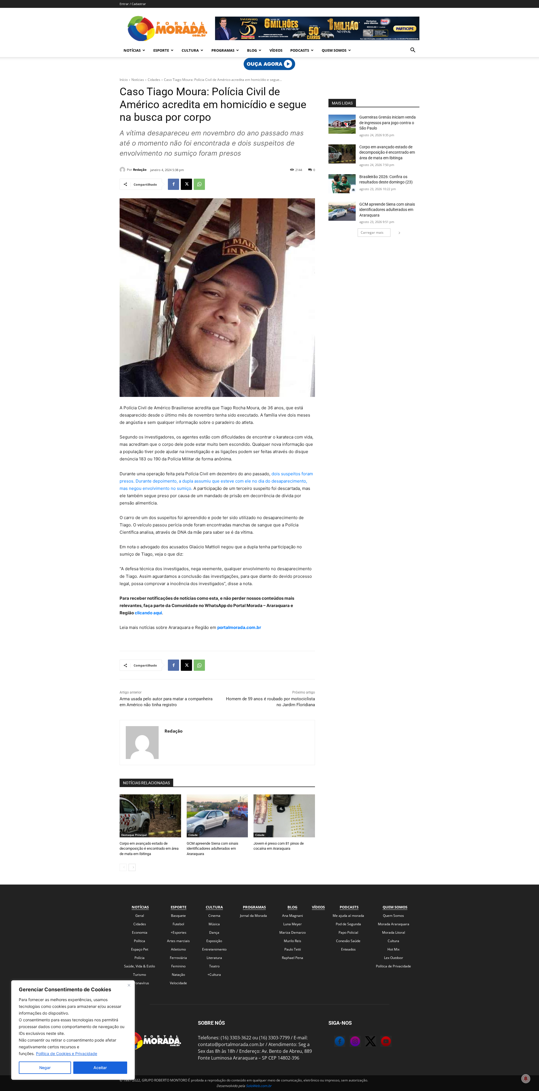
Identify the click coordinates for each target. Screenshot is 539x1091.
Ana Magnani (292, 915)
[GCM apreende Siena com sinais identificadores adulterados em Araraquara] (217, 815)
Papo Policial (348, 932)
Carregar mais (372, 232)
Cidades (154, 79)
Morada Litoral (393, 932)
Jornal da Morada (253, 915)
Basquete (178, 915)
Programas (222, 50)
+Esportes (178, 932)
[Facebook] (173, 184)
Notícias (132, 50)
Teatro (214, 966)
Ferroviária (178, 957)
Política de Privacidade (393, 966)
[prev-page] (123, 867)
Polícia (139, 957)
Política (139, 940)
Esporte (161, 50)
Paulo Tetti (292, 949)
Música (214, 924)
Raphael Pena (292, 957)
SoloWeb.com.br (258, 1085)
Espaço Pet (139, 949)
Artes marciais (178, 940)
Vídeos (276, 50)
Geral (139, 915)
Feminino (178, 966)
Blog (252, 50)
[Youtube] (380, 1042)
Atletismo (178, 949)
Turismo (139, 974)
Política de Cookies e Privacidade (66, 1053)
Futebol (178, 924)
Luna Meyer (292, 924)
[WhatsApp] (199, 184)
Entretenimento (214, 949)
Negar (45, 1067)
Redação (140, 169)
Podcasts (299, 50)
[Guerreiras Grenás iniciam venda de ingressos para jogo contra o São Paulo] (342, 124)
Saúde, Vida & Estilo (139, 966)
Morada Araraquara (393, 924)
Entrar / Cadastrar (133, 4)
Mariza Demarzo (292, 932)
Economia (139, 932)
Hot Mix (393, 949)
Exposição (214, 940)
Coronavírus (139, 983)
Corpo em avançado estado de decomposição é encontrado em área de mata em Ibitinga (149, 848)
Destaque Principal (134, 835)
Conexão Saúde (348, 940)
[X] (186, 184)
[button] (412, 50)
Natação (178, 974)
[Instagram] (349, 1042)
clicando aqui (148, 612)
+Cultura (214, 974)
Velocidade (178, 983)
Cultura (190, 50)
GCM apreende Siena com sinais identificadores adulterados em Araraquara (212, 848)
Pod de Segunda (348, 924)
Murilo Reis (292, 940)
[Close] (128, 985)
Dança (214, 932)
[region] (73, 1030)
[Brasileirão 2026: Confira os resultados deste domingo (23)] (342, 183)
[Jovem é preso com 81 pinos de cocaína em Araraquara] (284, 815)
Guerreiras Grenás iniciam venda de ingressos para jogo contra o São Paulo (387, 122)
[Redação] (123, 169)
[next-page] (132, 867)
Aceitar (100, 1067)
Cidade (193, 835)
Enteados (348, 949)
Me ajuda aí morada (348, 915)
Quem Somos (334, 50)
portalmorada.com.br (239, 627)
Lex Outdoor (393, 957)
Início (124, 79)
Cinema (214, 915)
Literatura (214, 957)
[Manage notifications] (525, 1078)
